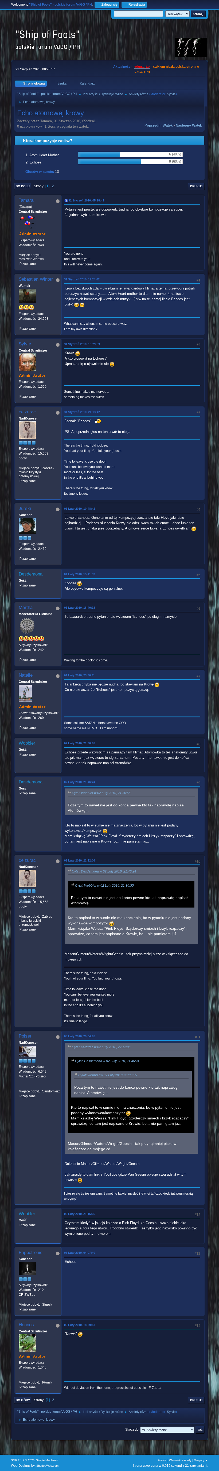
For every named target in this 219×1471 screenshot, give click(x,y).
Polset (25, 1036)
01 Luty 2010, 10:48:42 (79, 508)
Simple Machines (47, 1460)
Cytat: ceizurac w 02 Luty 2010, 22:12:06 (101, 1047)
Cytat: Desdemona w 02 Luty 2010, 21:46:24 (104, 871)
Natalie (26, 675)
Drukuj (196, 186)
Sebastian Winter (36, 279)
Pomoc (162, 1460)
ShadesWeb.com (47, 1465)
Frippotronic (30, 1252)
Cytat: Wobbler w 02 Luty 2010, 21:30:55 (101, 793)
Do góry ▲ (201, 1460)
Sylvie (171, 94)
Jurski (25, 508)
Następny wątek (189, 125)
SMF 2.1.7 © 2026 (22, 1460)
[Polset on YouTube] (21, 1086)
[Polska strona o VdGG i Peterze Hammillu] (21, 1377)
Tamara (26, 200)
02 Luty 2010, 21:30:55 (79, 743)
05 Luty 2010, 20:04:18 (79, 1036)
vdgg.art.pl (142, 66)
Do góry (23, 1400)
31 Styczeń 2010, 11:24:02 (82, 279)
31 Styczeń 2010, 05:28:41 (86, 200)
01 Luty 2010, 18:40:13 (79, 607)
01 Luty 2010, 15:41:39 (79, 574)
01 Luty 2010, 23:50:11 (79, 675)
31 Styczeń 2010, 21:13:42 (82, 412)
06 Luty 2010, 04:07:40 (79, 1252)
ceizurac (27, 411)
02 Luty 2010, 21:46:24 (79, 782)
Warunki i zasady (180, 1460)
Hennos (26, 1324)
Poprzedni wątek (158, 125)
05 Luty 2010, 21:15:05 (79, 1213)
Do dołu (23, 186)
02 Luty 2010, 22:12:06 (79, 860)
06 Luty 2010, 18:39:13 (79, 1325)
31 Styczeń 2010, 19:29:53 (82, 344)
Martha (26, 607)
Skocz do (132, 1429)
